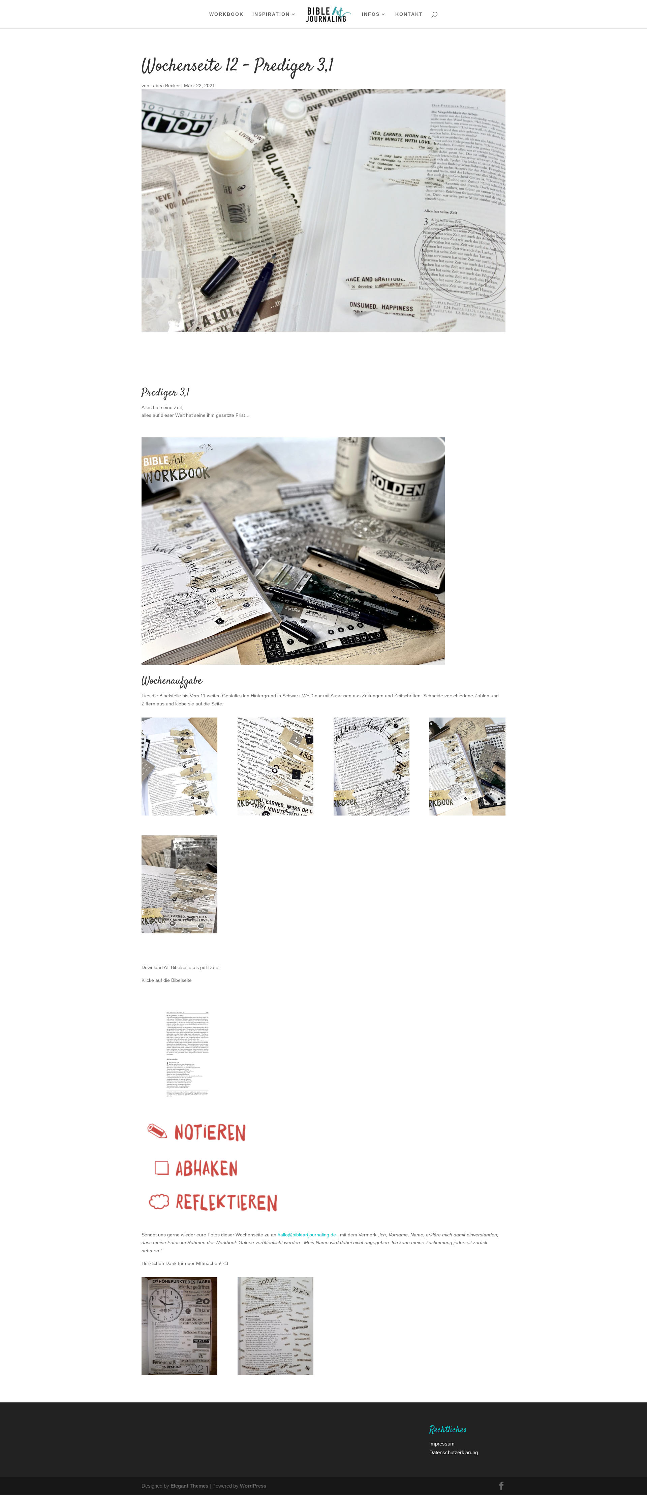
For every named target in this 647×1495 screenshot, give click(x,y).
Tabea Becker (165, 85)
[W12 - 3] (371, 815)
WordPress (253, 1485)
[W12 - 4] (467, 815)
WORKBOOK (226, 14)
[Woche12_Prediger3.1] (275, 1375)
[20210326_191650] (179, 1375)
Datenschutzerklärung (453, 1452)
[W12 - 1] (179, 815)
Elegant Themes (189, 1485)
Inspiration (271, 14)
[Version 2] (275, 815)
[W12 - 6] (179, 933)
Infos (371, 14)
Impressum (442, 1443)
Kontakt (409, 14)
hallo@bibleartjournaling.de (307, 1234)
